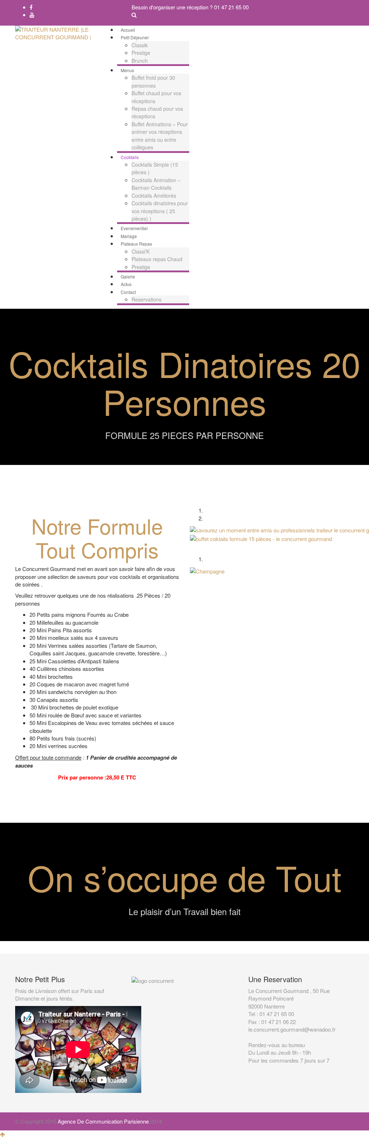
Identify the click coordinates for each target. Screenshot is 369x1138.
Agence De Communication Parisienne (103, 1121)
